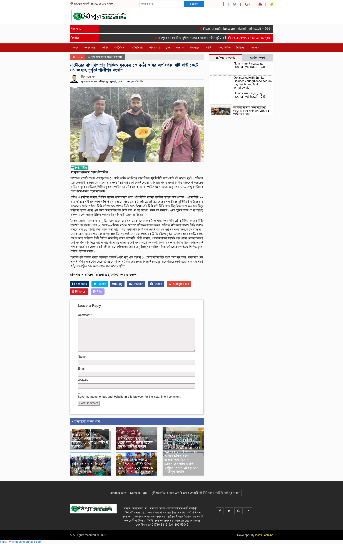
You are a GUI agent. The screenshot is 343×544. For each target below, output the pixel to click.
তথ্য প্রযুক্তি (224, 48)
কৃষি (168, 48)
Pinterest (80, 292)
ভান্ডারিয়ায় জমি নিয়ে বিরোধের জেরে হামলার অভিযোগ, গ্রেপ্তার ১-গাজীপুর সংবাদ (89, 440)
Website (83, 380)
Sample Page (138, 493)
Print (99, 292)
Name (83, 357)
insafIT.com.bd (264, 535)
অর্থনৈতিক (119, 48)
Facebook (80, 284)
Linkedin (137, 284)
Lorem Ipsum (118, 493)
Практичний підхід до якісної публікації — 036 (227, 29)
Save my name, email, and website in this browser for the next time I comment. (129, 397)
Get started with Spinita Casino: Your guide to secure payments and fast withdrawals (253, 83)
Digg (119, 284)
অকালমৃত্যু (89, 48)
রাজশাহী (118, 57)
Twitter (101, 284)
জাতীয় (209, 48)
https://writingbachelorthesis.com (20, 542)
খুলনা (179, 48)
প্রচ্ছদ (75, 48)
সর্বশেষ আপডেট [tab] (225, 58)
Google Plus (181, 284)
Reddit (157, 284)
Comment (85, 315)
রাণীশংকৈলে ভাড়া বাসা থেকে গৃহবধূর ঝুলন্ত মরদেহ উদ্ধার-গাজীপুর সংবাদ (135, 442)
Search (194, 4)
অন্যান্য (254, 48)
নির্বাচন (240, 48)
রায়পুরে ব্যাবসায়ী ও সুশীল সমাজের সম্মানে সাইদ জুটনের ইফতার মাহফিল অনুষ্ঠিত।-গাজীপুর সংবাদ (206, 38)
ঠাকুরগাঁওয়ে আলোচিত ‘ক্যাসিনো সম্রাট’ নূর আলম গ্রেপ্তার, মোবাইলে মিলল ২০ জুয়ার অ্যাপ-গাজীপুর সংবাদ (136, 466)
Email (82, 369)
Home (79, 57)
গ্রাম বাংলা (195, 48)
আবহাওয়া (154, 48)
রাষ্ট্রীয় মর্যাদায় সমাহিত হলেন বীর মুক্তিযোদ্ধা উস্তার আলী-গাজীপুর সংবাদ (89, 468)
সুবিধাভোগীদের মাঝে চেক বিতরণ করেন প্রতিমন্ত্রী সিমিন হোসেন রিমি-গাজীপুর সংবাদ (195, 493)
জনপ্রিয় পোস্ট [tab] (258, 58)
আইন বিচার (137, 48)
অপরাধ (104, 48)
